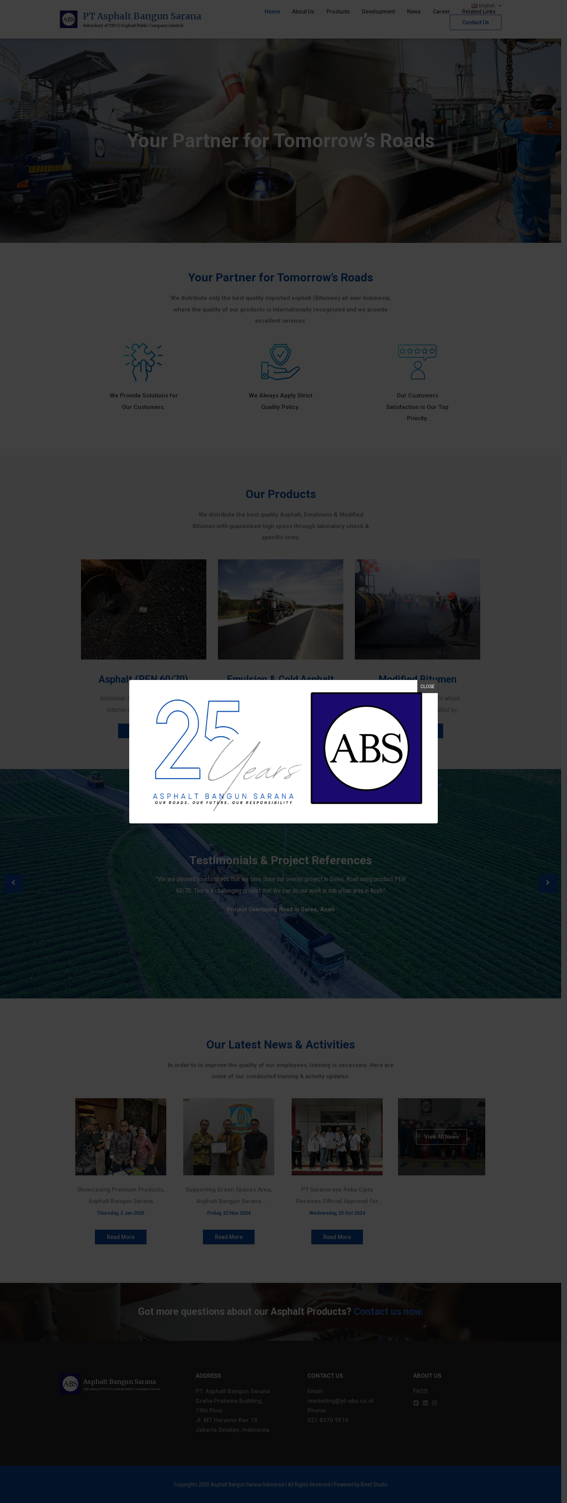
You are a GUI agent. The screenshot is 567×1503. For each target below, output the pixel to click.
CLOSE (427, 686)
